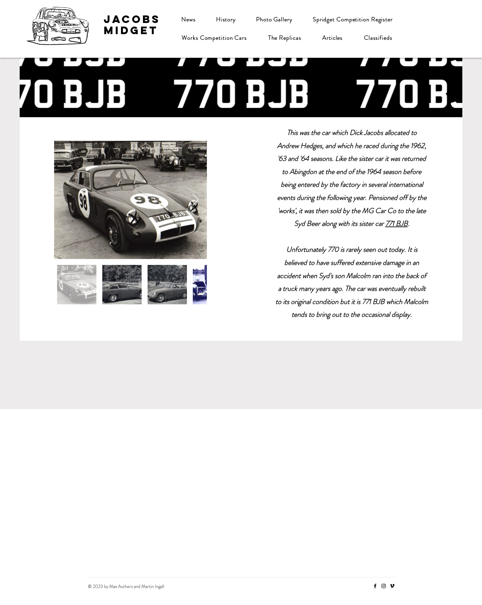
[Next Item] (195, 200)
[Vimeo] (392, 586)
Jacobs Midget (132, 24)
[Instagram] (384, 586)
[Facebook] (375, 586)
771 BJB (396, 223)
